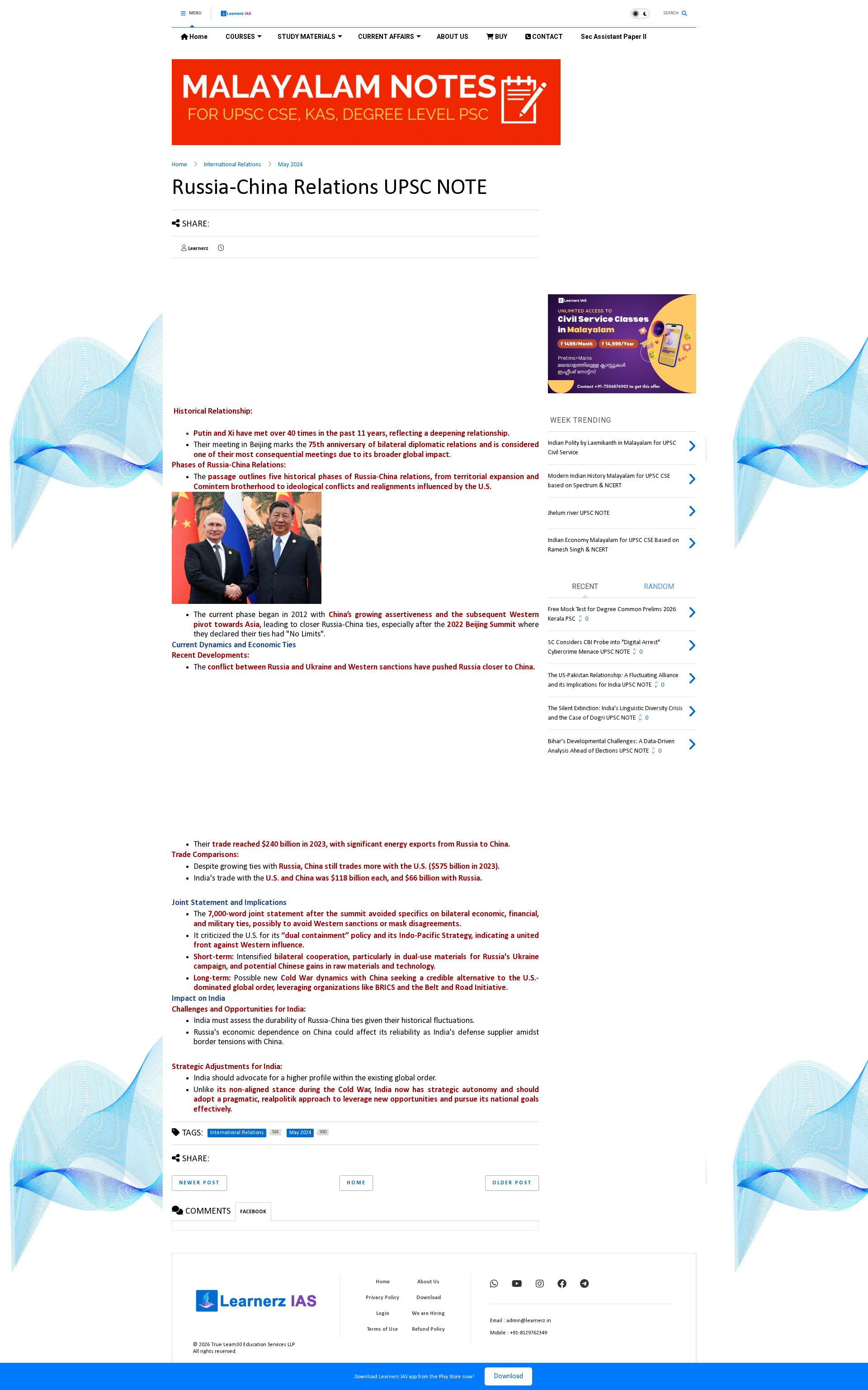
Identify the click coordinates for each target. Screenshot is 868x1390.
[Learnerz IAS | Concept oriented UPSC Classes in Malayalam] (236, 17)
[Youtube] (517, 1284)
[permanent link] (221, 248)
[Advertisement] (366, 758)
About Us (428, 1282)
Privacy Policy (382, 1297)
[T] (584, 1284)
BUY (500, 36)
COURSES (240, 36)
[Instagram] (540, 1284)
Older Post (512, 1183)
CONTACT (547, 36)
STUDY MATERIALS (306, 36)
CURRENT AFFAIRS (386, 36)
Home (198, 36)
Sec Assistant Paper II (613, 36)
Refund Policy (428, 1329)
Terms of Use (382, 1329)
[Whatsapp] (494, 1284)
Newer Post (199, 1183)
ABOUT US (452, 36)
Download (508, 1376)
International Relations (232, 164)
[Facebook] (561, 1284)
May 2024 (290, 164)
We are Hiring (428, 1313)
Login (382, 1313)
